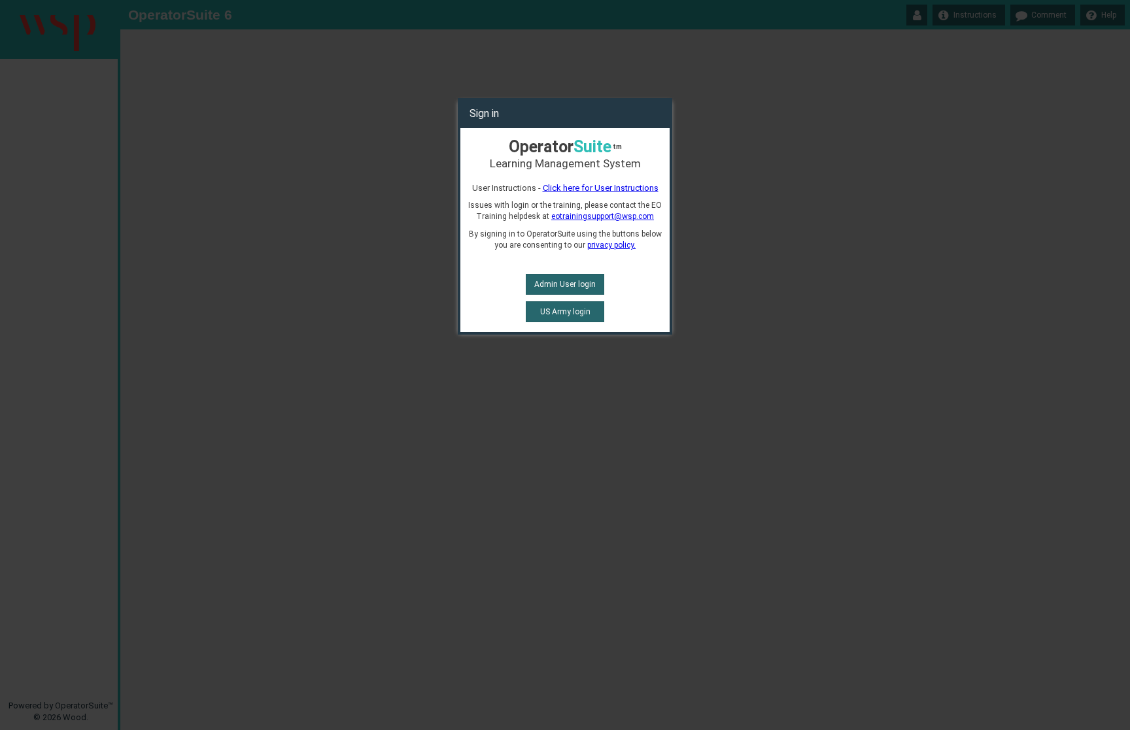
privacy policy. (611, 245)
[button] (565, 284)
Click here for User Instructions (601, 188)
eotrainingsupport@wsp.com (602, 216)
